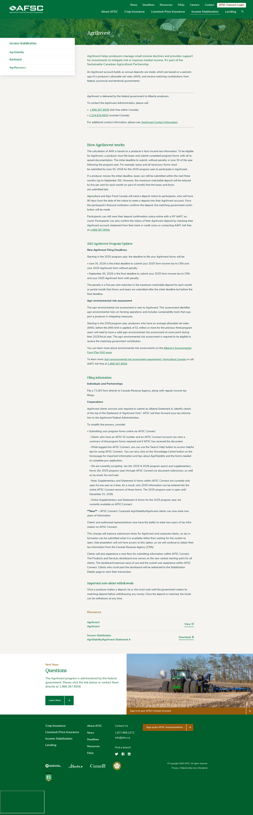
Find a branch (123, 747)
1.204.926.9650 (98, 115)
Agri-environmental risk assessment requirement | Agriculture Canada (145, 359)
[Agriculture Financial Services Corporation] (26, 9)
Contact (209, 5)
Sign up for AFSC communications (164, 727)
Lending (230, 11)
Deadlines (148, 5)
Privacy (175, 768)
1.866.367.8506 (99, 110)
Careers (194, 5)
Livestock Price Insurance (168, 11)
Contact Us (121, 726)
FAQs (181, 5)
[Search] (242, 14)
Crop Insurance (134, 11)
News (133, 5)
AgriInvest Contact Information (159, 122)
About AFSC (109, 11)
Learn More (55, 700)
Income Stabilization (205, 11)
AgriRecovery (17, 68)
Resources (166, 5)
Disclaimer (203, 768)
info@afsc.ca (122, 738)
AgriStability (16, 52)
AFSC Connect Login (231, 5)
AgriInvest (15, 59)
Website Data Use (188, 768)
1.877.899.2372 (124, 733)
